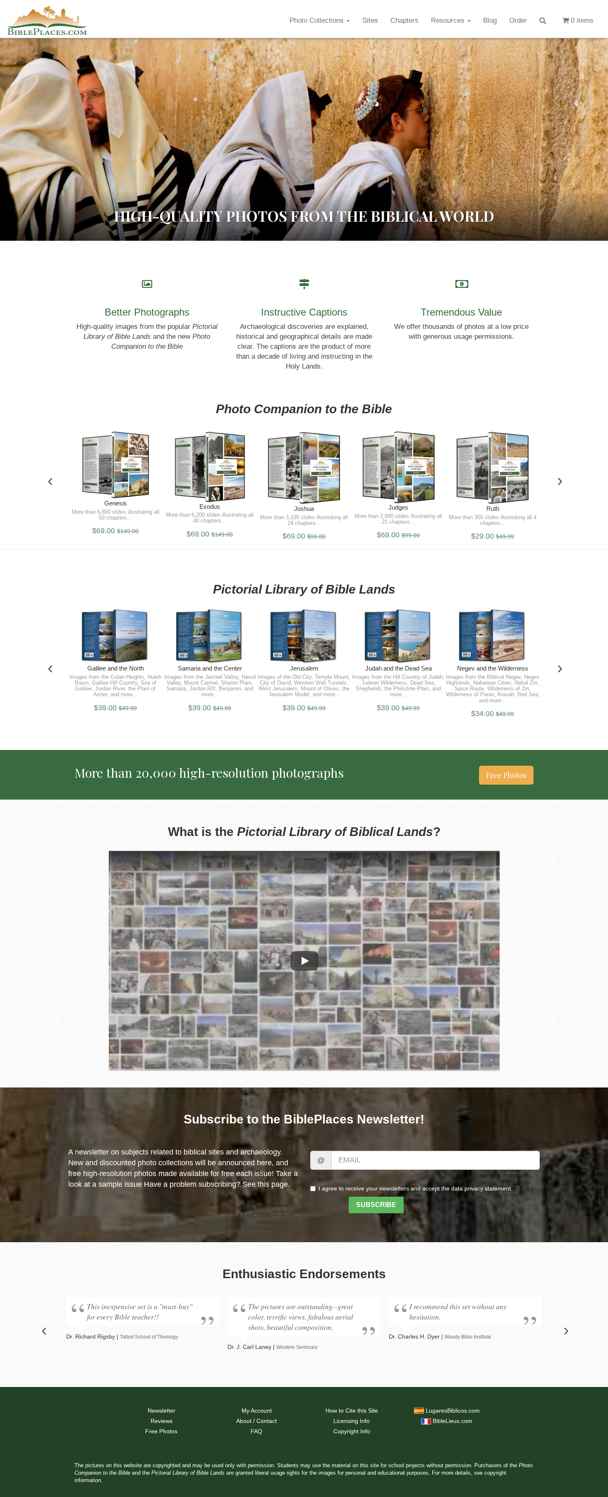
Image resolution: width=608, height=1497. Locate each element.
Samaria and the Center (210, 668)
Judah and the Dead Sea (398, 668)
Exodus (209, 506)
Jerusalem (304, 668)
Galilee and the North (115, 668)
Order (518, 20)
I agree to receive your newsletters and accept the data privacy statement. (415, 1188)
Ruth (492, 508)
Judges (398, 507)
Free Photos (506, 775)
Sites (370, 20)
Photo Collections (318, 20)
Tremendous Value (461, 312)
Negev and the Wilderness (492, 668)
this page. (274, 1184)
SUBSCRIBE (376, 1204)
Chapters (404, 20)
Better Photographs (147, 312)
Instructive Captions (304, 312)
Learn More (115, 468)
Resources (449, 20)
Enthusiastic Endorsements (304, 1274)
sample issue (120, 1184)
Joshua (304, 508)
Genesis (115, 503)
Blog (490, 20)
